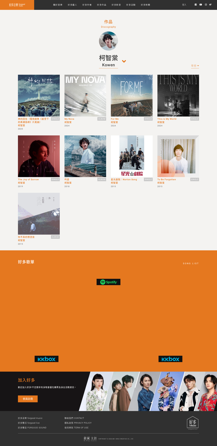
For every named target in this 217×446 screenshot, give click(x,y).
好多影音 (116, 4)
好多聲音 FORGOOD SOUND (32, 427)
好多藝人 (72, 4)
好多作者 (87, 4)
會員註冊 (28, 398)
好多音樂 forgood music (30, 418)
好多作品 (101, 4)
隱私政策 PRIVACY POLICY (78, 423)
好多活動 (131, 4)
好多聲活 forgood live (29, 423)
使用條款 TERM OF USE (76, 427)
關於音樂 (57, 4)
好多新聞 (145, 4)
